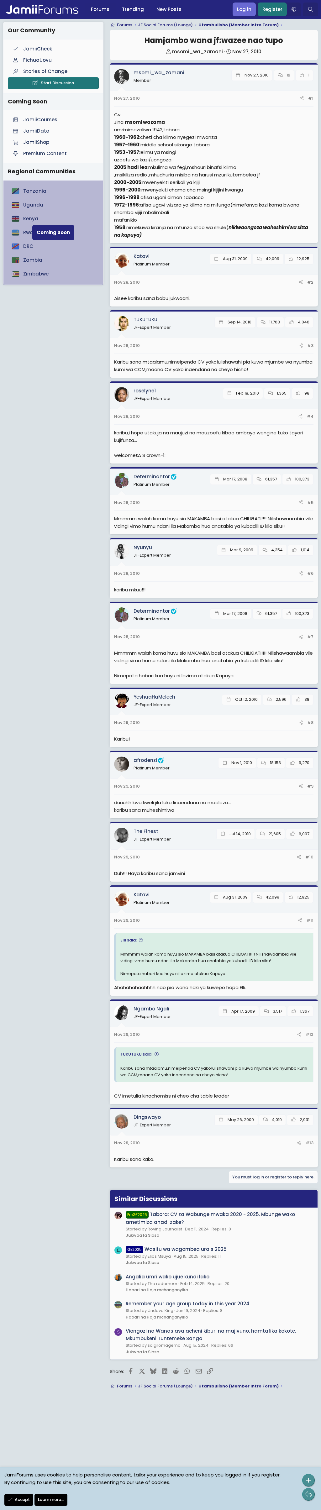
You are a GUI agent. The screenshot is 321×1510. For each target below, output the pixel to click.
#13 (309, 1143)
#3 (310, 346)
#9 (310, 786)
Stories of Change (45, 71)
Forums (100, 9)
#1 (310, 98)
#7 (310, 637)
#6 (310, 573)
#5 (310, 503)
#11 (310, 920)
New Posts (169, 9)
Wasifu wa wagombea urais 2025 (177, 1249)
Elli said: (128, 940)
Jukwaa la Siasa (142, 1235)
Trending (133, 9)
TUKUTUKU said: (136, 1054)
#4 (310, 416)
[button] (294, 9)
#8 (310, 723)
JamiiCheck (37, 48)
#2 (310, 282)
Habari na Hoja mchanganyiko (157, 1290)
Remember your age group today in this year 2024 (188, 1303)
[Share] (301, 98)
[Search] (310, 9)
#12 (309, 1034)
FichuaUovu (37, 60)
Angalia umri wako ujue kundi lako (167, 1276)
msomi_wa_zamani (197, 51)
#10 (309, 857)
